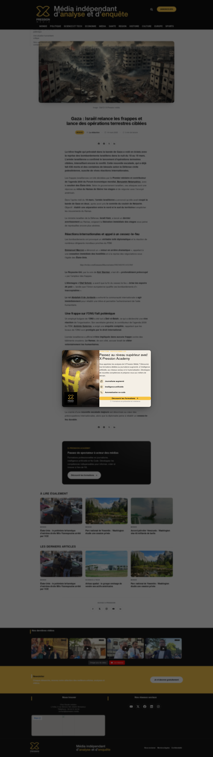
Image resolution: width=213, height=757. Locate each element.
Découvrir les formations (123, 398)
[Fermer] (147, 354)
